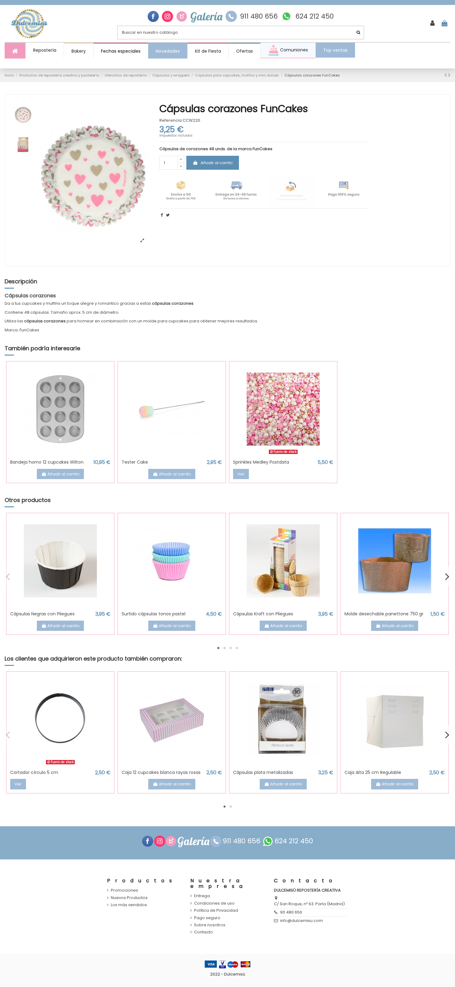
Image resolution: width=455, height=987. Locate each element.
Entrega (202, 896)
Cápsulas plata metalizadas (263, 772)
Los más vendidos (129, 905)
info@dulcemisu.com (301, 921)
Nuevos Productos (129, 898)
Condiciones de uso (214, 903)
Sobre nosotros (209, 925)
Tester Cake (135, 462)
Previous (8, 576)
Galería (206, 16)
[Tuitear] (168, 215)
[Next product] (449, 75)
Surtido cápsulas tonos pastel (153, 614)
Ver (241, 474)
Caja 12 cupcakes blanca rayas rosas (161, 772)
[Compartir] (162, 215)
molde (150, 321)
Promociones (124, 890)
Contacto (203, 932)
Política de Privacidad (216, 910)
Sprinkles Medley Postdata (261, 462)
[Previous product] (446, 75)
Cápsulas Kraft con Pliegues (263, 614)
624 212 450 (314, 16)
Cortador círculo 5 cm (34, 772)
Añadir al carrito (217, 163)
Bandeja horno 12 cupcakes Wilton (47, 462)
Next (447, 576)
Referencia (170, 120)
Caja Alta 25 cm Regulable (372, 772)
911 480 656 (259, 16)
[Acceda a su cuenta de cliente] (432, 23)
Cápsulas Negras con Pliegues (42, 614)
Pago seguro (207, 918)
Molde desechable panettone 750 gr (383, 614)
